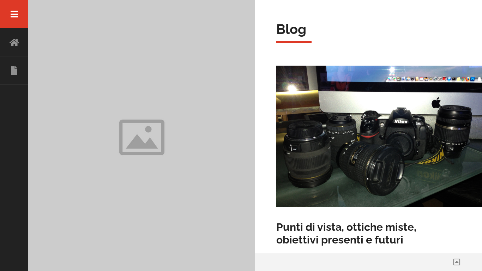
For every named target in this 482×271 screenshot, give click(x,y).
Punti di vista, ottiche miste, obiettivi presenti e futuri (346, 233)
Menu (14, 14)
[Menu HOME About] (14, 135)
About (14, 70)
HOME (14, 42)
